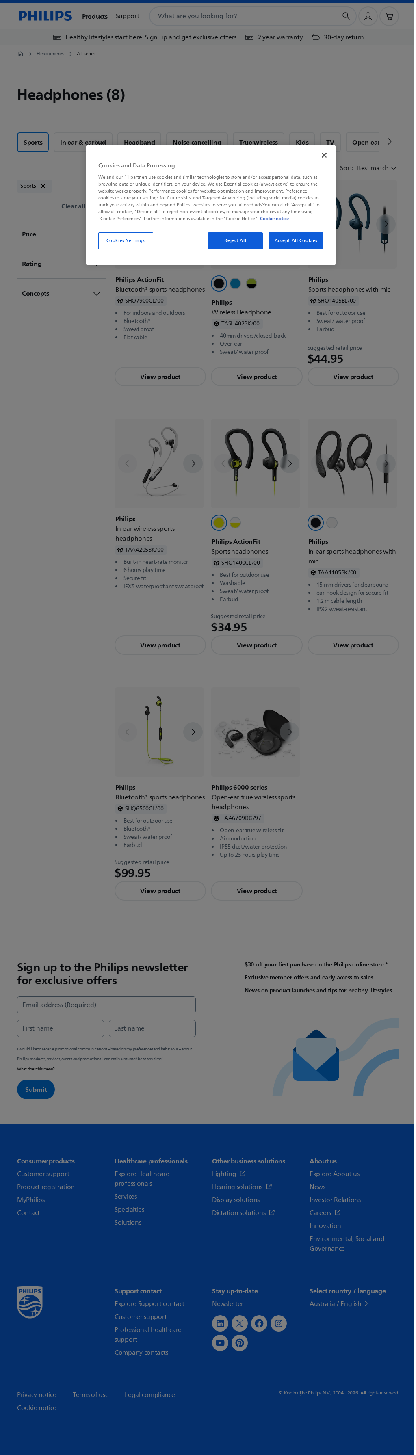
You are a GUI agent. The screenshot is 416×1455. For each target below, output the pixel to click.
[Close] (319, 155)
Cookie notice (273, 218)
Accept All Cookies (291, 241)
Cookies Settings (124, 241)
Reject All (230, 241)
